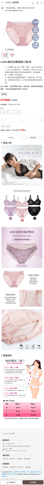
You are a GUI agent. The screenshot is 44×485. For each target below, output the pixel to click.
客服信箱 (5, 467)
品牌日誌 (12, 459)
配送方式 (21, 467)
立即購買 (33, 482)
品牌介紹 (5, 459)
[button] (39, 33)
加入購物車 (11, 482)
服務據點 (28, 467)
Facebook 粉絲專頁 (9, 433)
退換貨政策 (13, 467)
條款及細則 (27, 459)
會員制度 (19, 459)
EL (18, 112)
